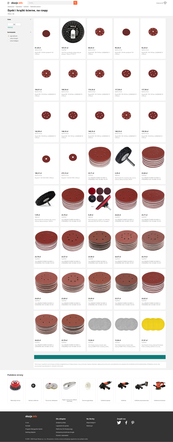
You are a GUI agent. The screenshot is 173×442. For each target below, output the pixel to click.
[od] (11, 24)
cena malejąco (14, 41)
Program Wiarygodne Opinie (33, 429)
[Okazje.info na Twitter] (119, 423)
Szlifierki (26, 6)
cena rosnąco (14, 38)
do (14, 24)
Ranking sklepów (30, 432)
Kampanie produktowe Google (65, 432)
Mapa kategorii (90, 422)
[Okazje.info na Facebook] (126, 423)
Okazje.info (11, 6)
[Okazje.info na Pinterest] (132, 423)
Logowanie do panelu (62, 426)
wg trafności (13, 36)
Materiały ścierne (35, 6)
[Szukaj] (51, 2)
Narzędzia (19, 6)
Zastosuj (10, 27)
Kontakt (27, 426)
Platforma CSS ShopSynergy (64, 429)
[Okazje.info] (17, 3)
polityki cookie (84, 439)
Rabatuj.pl (89, 426)
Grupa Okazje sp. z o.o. (40, 439)
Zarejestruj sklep (61, 422)
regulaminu (73, 439)
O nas (27, 422)
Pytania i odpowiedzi (62, 435)
